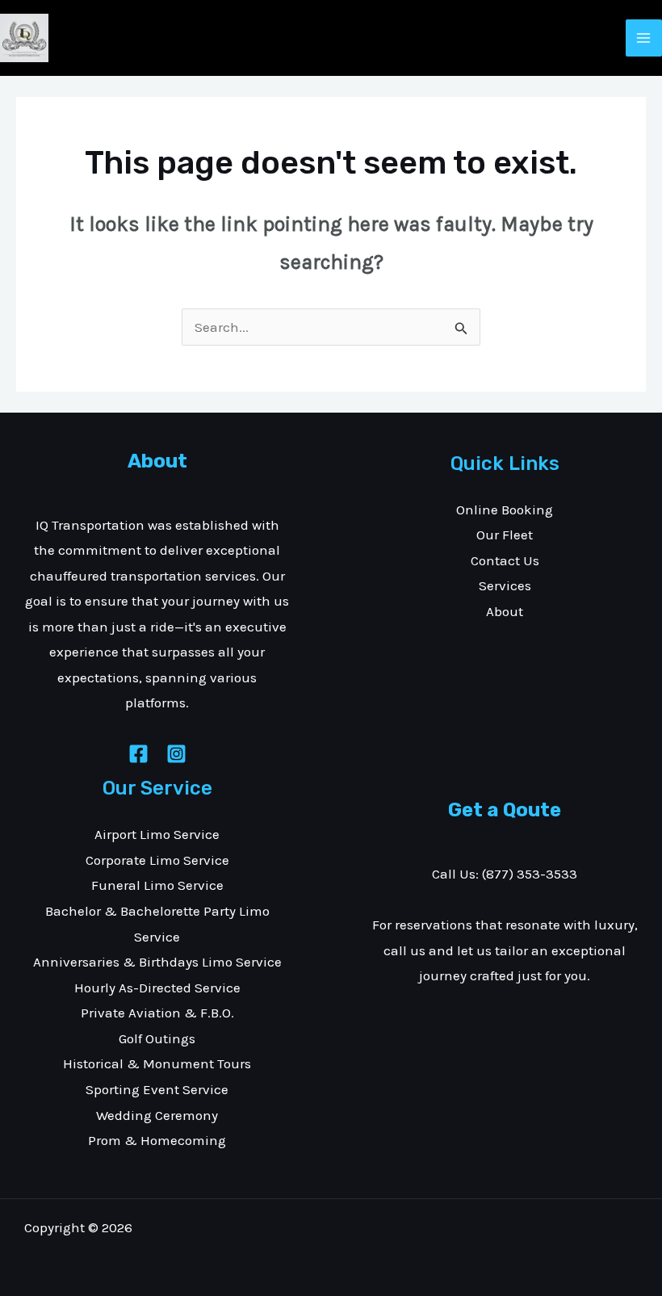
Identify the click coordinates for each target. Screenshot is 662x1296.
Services (505, 585)
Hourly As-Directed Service (157, 987)
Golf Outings (157, 1038)
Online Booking (504, 509)
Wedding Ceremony (157, 1115)
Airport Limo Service (157, 834)
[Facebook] (138, 754)
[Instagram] (176, 754)
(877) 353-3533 (529, 874)
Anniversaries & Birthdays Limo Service (157, 962)
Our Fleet (504, 534)
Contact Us (505, 560)
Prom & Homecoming (157, 1140)
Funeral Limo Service (157, 885)
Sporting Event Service (157, 1089)
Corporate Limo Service (157, 860)
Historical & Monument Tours (157, 1063)
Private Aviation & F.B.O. (157, 1013)
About (504, 611)
